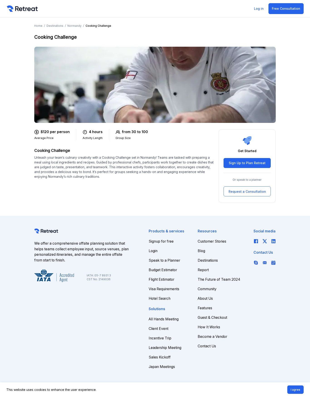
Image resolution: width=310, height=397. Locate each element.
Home (38, 25)
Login (153, 251)
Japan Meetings (162, 367)
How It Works (209, 327)
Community (207, 289)
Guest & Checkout (212, 317)
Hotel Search (159, 298)
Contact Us (207, 346)
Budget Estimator (163, 270)
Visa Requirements (164, 289)
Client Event (158, 328)
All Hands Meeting (164, 319)
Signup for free (161, 241)
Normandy (74, 25)
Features (205, 308)
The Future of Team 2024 (219, 279)
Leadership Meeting (165, 348)
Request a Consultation (247, 191)
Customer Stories (212, 241)
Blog (201, 251)
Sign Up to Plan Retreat (247, 163)
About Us (205, 298)
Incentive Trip (160, 338)
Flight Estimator (161, 279)
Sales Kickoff (160, 357)
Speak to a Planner (164, 260)
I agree (295, 389)
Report (203, 270)
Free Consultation (286, 8)
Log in (259, 8)
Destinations (55, 25)
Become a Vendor (212, 336)
